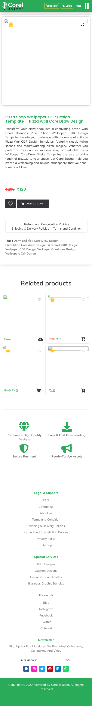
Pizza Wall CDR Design (61, 245)
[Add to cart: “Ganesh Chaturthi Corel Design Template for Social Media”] (39, 390)
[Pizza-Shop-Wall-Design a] (46, 60)
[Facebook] (26, 669)
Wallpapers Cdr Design (20, 253)
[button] (67, 6)
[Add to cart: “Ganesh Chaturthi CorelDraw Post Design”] (84, 339)
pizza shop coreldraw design (25, 245)
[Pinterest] (50, 669)
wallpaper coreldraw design (56, 249)
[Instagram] (34, 669)
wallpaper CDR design (20, 249)
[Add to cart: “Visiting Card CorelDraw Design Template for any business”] (84, 390)
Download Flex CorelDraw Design (36, 241)
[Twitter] (42, 669)
